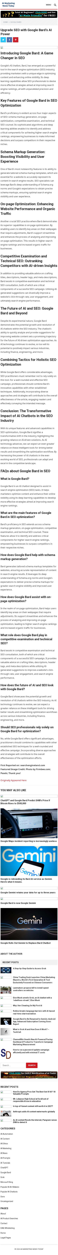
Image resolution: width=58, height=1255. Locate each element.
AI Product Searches (9, 1218)
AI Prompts (5, 1158)
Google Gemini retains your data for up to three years (28, 892)
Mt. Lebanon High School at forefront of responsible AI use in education (30, 1100)
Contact (4, 1223)
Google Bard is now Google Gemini (18, 903)
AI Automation (7, 1134)
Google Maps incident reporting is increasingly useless (29, 841)
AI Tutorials (5, 1163)
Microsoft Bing (7, 1182)
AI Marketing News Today (32, 1249)
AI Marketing (6, 1148)
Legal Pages (6, 1238)
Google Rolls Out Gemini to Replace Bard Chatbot (26, 943)
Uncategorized (7, 1201)
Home (5, 22)
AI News (4, 1153)
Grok (2, 1177)
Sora (3, 1196)
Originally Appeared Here (13, 780)
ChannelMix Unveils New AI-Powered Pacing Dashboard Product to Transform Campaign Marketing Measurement (33, 1042)
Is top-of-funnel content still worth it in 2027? (33, 1106)
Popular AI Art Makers (10, 1187)
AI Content (5, 1139)
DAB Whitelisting (8, 1228)
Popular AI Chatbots (9, 1192)
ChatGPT (4, 1168)
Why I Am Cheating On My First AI (27, 1005)
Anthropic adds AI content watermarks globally (34, 1112)
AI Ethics (4, 1143)
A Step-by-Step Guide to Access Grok (29, 968)
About (3, 1214)
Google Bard (15, 22)
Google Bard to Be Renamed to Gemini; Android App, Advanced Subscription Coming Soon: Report (34, 1021)
